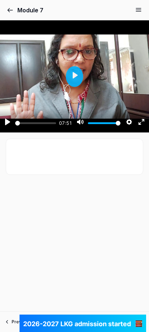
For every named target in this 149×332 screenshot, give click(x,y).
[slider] (35, 123)
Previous (21, 321)
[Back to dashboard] (10, 10)
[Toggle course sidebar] (138, 10)
